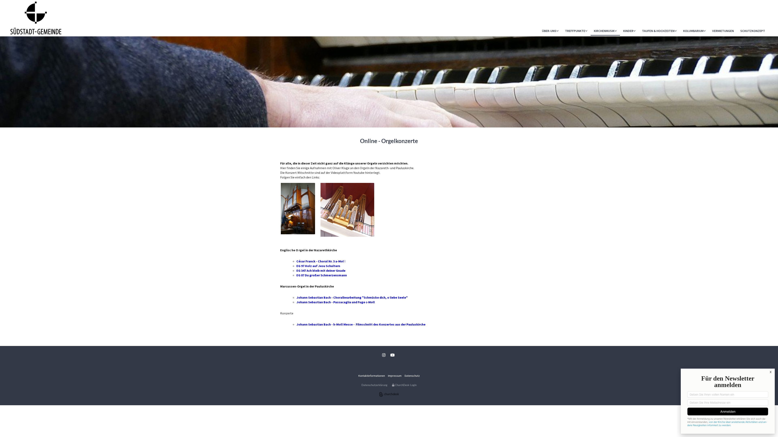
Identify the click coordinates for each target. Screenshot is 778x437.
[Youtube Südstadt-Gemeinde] (392, 355)
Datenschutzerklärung (374, 385)
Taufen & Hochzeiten (658, 31)
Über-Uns (549, 31)
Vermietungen (723, 31)
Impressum (395, 376)
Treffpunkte (575, 31)
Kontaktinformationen (371, 376)
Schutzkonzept (752, 31)
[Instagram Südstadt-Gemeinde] (384, 355)
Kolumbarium (693, 31)
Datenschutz (412, 376)
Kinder (628, 31)
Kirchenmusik (604, 31)
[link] (550, 31)
